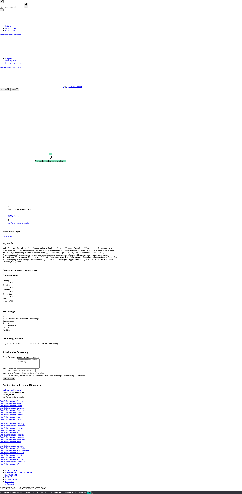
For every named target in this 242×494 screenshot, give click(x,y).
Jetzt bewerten (9, 378)
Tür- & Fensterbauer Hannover (12, 437)
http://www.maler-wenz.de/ (18, 223)
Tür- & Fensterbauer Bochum (12, 410)
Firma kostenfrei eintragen (10, 67)
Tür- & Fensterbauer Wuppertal (12, 464)
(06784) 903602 (14, 216)
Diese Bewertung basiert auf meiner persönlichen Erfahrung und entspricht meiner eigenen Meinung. (46, 376)
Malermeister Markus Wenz (13, 390)
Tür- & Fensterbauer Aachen (11, 401)
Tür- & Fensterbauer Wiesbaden (12, 462)
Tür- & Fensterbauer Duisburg (12, 423)
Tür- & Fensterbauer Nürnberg (12, 457)
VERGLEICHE (11, 479)
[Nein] (93, 493)
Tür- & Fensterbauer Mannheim (12, 448)
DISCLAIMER (11, 470)
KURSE (8, 477)
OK (89, 493)
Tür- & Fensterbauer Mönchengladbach (16, 450)
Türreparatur (7, 236)
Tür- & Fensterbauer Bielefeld (12, 408)
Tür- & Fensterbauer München (12, 453)
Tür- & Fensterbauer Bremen (11, 415)
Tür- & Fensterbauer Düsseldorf (12, 426)
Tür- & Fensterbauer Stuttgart (11, 459)
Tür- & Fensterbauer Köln (10, 442)
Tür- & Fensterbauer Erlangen (12, 428)
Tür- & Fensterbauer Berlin (11, 406)
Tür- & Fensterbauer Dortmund (12, 417)
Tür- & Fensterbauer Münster (11, 455)
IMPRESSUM (11, 475)
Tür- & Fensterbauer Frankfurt (12, 432)
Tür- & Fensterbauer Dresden (11, 419)
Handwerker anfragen (13, 63)
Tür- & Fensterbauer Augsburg (12, 403)
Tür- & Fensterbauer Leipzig (11, 446)
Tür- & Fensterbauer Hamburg (12, 435)
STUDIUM (9, 482)
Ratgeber (8, 58)
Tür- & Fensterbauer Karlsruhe (12, 439)
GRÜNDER (10, 484)
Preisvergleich (10, 61)
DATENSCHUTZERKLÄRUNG (19, 472)
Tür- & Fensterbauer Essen (10, 430)
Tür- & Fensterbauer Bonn (10, 412)
